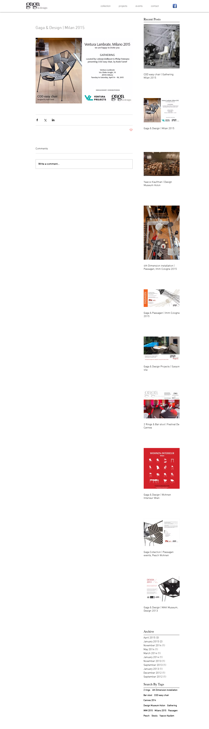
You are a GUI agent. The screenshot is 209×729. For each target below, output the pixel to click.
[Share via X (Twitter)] (45, 120)
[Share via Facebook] (37, 120)
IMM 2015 (148, 710)
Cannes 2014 (150, 700)
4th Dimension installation (164, 690)
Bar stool (148, 695)
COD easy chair (161, 695)
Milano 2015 (160, 710)
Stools (155, 716)
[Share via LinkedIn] (53, 120)
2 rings (147, 690)
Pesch (147, 716)
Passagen (173, 710)
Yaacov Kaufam (167, 716)
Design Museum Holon (154, 705)
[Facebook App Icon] (175, 6)
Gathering (172, 705)
